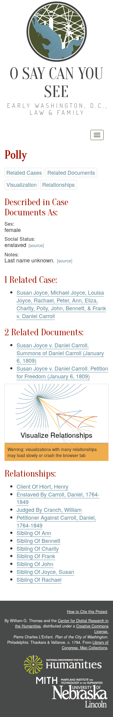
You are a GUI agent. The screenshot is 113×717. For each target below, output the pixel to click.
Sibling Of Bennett (38, 540)
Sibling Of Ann (34, 533)
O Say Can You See (56, 82)
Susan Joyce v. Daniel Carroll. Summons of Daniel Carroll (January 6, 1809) (60, 352)
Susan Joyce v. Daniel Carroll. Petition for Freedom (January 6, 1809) (62, 372)
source (36, 245)
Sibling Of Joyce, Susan (45, 571)
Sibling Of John (35, 564)
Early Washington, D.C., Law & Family (57, 109)
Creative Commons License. (92, 628)
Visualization (21, 184)
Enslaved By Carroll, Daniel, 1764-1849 (58, 498)
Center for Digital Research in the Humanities (61, 623)
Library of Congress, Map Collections (85, 645)
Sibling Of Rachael (39, 579)
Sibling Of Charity (38, 548)
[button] (56, 413)
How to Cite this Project (87, 611)
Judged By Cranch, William (49, 509)
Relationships (58, 184)
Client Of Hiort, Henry (42, 486)
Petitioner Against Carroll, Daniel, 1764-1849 (56, 521)
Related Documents (71, 172)
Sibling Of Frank (36, 556)
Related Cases (24, 172)
